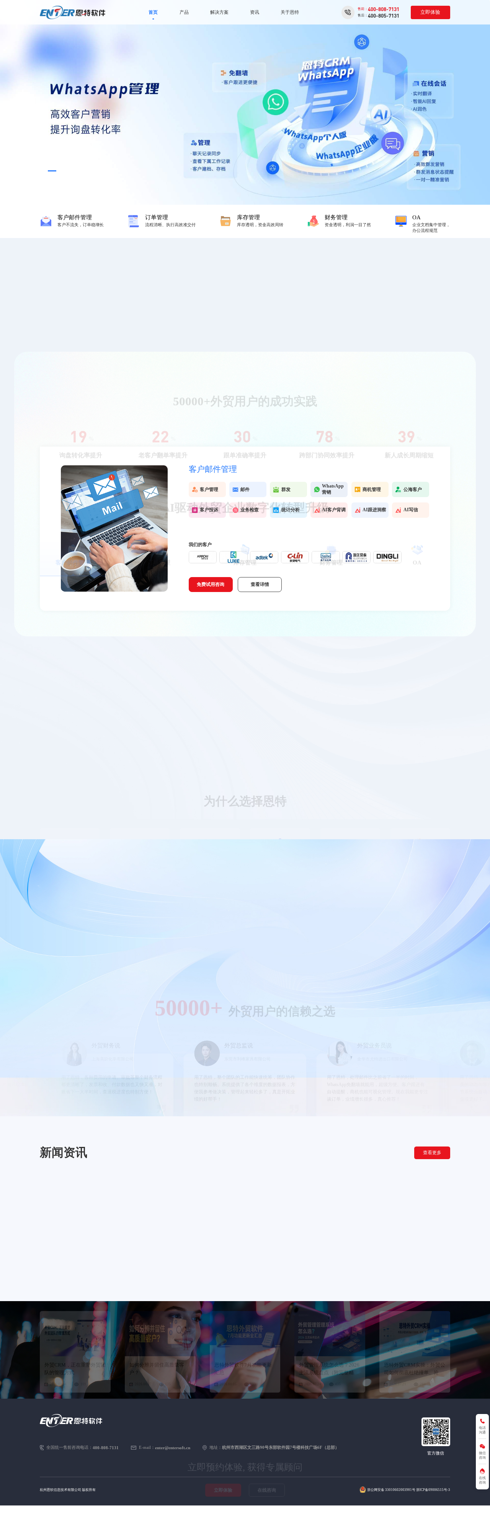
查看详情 (260, 584)
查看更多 (432, 1152)
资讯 (254, 12)
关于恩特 (290, 12)
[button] (44, 170)
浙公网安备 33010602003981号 (391, 1490)
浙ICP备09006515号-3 (433, 1490)
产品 (184, 12)
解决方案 (219, 12)
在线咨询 (267, 1360)
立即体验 (430, 12)
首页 (153, 12)
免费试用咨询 (210, 584)
